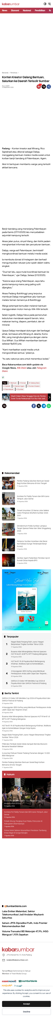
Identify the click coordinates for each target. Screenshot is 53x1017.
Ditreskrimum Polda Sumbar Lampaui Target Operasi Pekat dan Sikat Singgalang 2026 (34, 528)
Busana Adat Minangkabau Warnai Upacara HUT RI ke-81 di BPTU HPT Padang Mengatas (29, 653)
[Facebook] (34, 406)
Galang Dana (34, 383)
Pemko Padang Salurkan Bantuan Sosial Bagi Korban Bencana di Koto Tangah (23, 763)
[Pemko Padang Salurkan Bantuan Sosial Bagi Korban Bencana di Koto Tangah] (8, 483)
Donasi (23, 383)
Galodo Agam (19, 386)
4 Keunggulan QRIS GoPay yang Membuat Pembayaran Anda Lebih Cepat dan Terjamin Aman (28, 672)
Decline (26, 1011)
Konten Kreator (34, 386)
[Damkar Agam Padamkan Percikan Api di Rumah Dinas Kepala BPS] (8, 560)
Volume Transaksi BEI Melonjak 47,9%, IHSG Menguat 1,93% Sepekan (25, 933)
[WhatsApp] (49, 406)
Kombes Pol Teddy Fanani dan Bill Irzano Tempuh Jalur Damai (26, 813)
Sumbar (20, 389)
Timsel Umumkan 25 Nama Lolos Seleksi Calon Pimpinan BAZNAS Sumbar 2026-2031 (33, 512)
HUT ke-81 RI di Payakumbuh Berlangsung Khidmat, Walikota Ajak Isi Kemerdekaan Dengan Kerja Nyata (28, 662)
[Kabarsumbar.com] (11, 4)
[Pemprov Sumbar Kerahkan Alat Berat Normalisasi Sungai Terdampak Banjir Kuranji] (8, 544)
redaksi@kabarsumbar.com (17, 960)
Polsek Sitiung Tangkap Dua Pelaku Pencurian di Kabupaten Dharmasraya (23, 822)
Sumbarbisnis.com (16, 906)
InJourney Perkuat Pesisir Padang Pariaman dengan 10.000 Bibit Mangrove (26, 754)
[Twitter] (39, 406)
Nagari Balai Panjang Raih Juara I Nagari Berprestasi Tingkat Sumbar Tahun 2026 (27, 643)
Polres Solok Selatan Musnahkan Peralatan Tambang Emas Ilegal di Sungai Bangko (25, 831)
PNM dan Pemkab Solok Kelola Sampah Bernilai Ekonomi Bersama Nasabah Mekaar (24, 745)
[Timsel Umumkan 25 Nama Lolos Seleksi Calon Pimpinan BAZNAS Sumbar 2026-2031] (8, 514)
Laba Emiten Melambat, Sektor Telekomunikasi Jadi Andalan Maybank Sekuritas (23, 914)
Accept (26, 1004)
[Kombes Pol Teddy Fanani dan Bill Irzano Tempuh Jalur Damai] (8, 498)
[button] (45, 3)
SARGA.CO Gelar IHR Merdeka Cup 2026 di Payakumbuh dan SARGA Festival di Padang (28, 682)
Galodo (7, 386)
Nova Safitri (6, 86)
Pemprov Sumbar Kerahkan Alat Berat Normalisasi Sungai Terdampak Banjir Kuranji (32, 543)
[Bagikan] (49, 86)
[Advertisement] (26, 42)
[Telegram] (44, 406)
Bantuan (13, 383)
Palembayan (9, 389)
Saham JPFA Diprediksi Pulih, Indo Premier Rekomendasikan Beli (24, 925)
